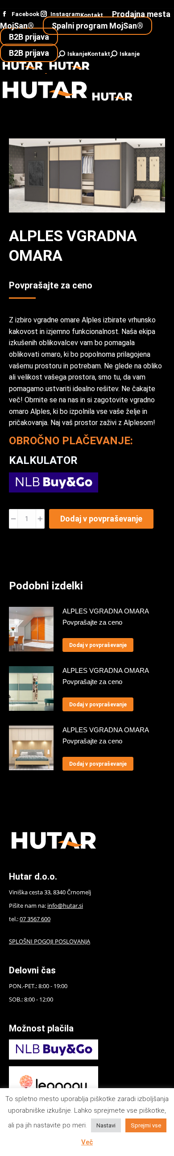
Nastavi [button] (106, 1125)
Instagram (65, 14)
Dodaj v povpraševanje (101, 518)
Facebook (25, 14)
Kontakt (91, 15)
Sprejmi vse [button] (146, 1125)
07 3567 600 (35, 919)
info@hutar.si (65, 905)
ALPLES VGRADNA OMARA (105, 611)
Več (87, 1142)
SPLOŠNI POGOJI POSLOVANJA (49, 941)
